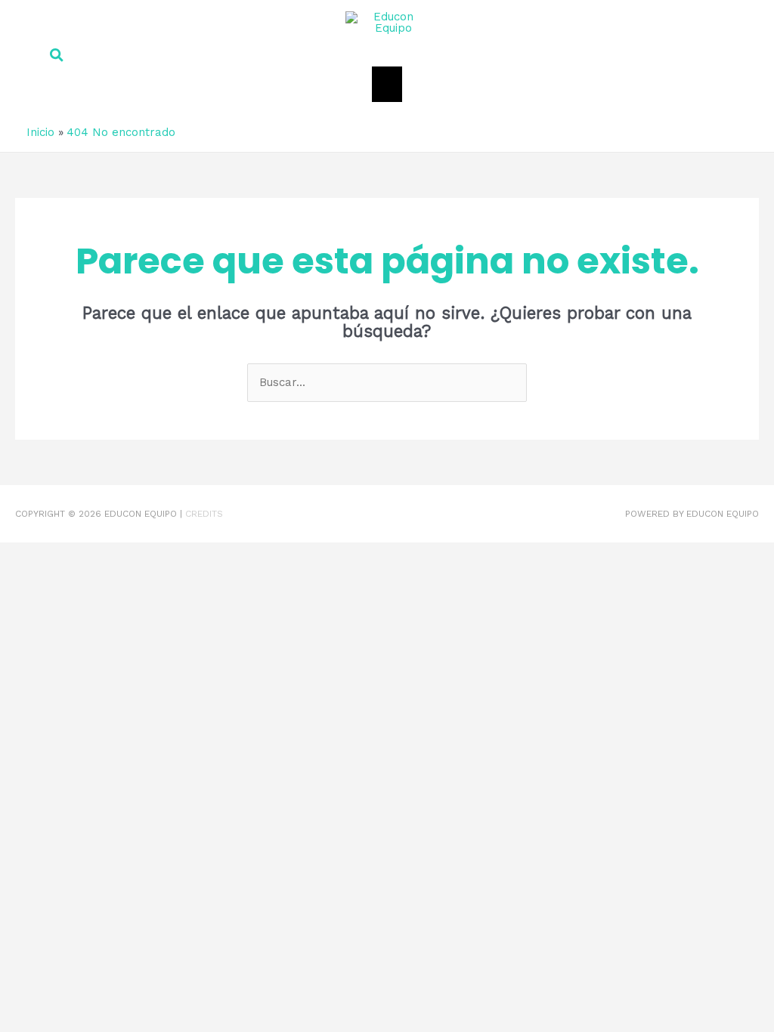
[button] (381, 55)
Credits (204, 513)
